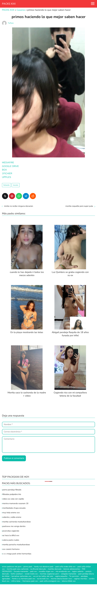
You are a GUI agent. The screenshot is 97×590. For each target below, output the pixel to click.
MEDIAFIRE (8, 162)
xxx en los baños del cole (43, 576)
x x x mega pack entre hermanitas (17, 553)
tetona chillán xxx (69, 581)
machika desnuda (54, 569)
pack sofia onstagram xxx (50, 581)
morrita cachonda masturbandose (16, 521)
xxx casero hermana (10, 549)
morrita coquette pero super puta (79, 206)
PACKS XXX (9, 3)
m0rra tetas (15, 581)
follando (6, 185)
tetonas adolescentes (71, 569)
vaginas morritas (80, 578)
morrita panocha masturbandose (16, 544)
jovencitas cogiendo (10, 531)
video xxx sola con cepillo (13, 499)
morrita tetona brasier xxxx (61, 578)
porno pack (27, 566)
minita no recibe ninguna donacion (18, 206)
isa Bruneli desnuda (38, 569)
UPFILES (6, 177)
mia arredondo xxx (63, 571)
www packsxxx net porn (11, 566)
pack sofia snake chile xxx (65, 566)
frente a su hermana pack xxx (23, 578)
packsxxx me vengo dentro (13, 526)
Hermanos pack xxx (30, 581)
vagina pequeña (61, 576)
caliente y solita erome (11, 517)
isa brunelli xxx (43, 578)
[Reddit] (33, 196)
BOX (4, 169)
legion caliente (77, 571)
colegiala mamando (68, 574)
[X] (5, 196)
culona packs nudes (10, 540)
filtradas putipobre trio (11, 494)
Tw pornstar (74, 576)
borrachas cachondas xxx (21, 576)
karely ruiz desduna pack (43, 566)
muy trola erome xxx (11, 512)
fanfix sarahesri (17, 574)
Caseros (21, 9)
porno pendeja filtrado (11, 489)
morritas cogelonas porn (49, 574)
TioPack (11, 23)
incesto (15, 185)
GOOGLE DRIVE (10, 166)
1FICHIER (7, 173)
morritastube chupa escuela (14, 508)
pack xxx (33, 571)
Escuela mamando (21, 571)
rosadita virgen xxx (46, 571)
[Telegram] (26, 196)
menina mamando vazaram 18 (15, 503)
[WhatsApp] (19, 196)
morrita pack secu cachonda (17, 569)
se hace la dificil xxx (10, 535)
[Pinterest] (12, 196)
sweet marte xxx (31, 574)
